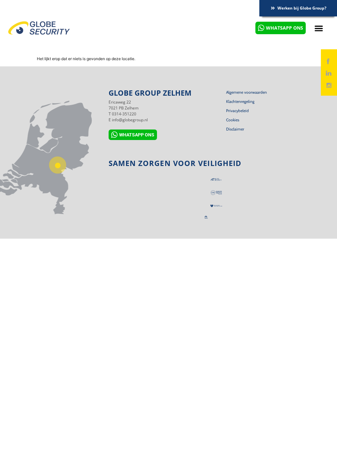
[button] (319, 28)
